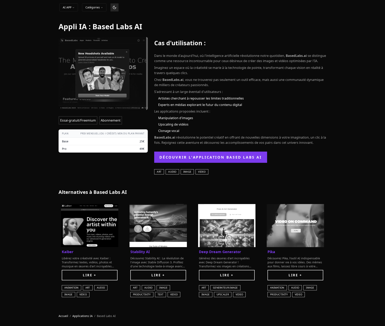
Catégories (92, 7)
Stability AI (140, 251)
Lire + (89, 275)
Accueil (63, 316)
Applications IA (82, 316)
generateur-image (225, 287)
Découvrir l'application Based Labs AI (210, 157)
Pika (271, 251)
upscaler (223, 294)
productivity (142, 294)
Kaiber (67, 251)
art (159, 171)
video (202, 171)
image (187, 171)
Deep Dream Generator (220, 251)
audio (172, 171)
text (160, 294)
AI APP (67, 7)
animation (71, 287)
